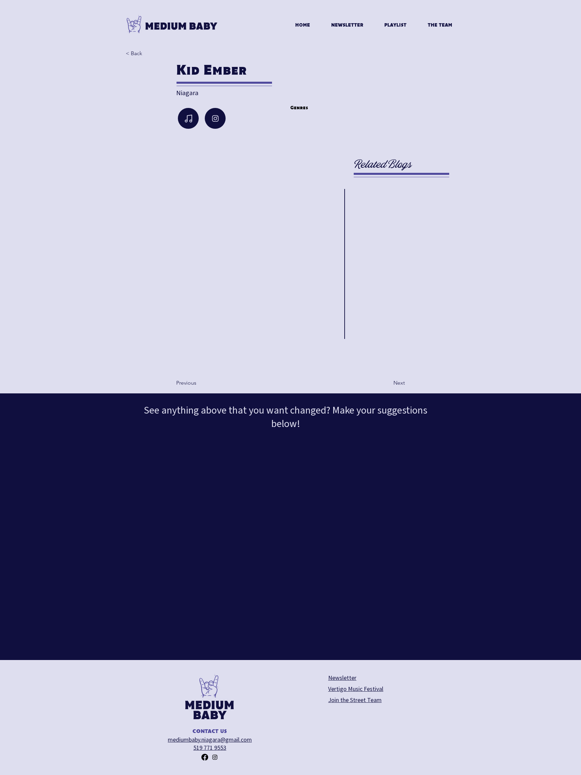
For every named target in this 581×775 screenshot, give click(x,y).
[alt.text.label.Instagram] (214, 757)
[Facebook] (204, 757)
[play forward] (319, 353)
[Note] (188, 118)
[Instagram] (215, 118)
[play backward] (142, 353)
